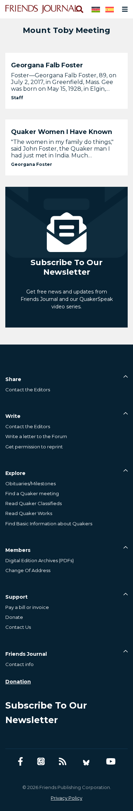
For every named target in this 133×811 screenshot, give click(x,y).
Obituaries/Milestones (30, 483)
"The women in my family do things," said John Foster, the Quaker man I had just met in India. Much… (62, 149)
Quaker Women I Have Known (61, 132)
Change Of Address (27, 570)
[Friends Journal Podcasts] (41, 761)
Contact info (19, 664)
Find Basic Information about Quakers (48, 523)
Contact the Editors (27, 389)
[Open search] (79, 9)
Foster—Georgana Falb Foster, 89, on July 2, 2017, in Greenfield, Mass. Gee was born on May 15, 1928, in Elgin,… (63, 82)
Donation (18, 681)
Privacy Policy (66, 798)
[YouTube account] (111, 761)
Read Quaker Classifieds (33, 503)
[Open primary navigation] (123, 9)
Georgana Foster (31, 164)
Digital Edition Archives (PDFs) (39, 560)
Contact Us (18, 627)
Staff (17, 97)
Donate (14, 617)
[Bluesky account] (86, 761)
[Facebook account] (20, 761)
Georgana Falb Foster (47, 65)
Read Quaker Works (28, 513)
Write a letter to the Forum (36, 436)
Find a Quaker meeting (32, 493)
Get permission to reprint (34, 446)
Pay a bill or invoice (27, 607)
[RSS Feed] (62, 761)
